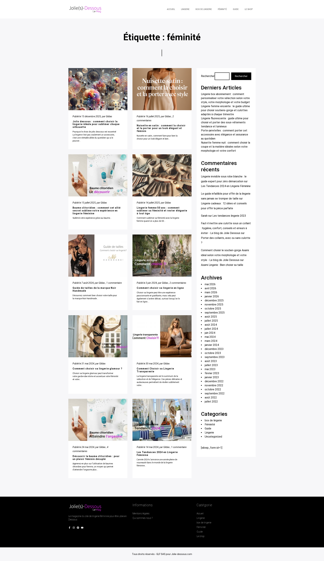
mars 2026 (211, 292)
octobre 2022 (213, 389)
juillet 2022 (211, 401)
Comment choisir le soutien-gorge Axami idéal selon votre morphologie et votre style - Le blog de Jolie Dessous (225, 255)
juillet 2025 (211, 320)
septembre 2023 (215, 357)
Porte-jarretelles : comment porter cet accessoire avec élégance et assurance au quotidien (224, 134)
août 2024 (211, 324)
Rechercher (208, 76)
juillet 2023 (211, 365)
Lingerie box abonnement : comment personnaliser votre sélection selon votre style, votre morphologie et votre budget (225, 98)
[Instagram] (74, 528)
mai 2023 (210, 369)
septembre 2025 (215, 312)
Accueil (200, 513)
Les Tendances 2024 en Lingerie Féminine (226, 186)
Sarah (204, 215)
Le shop (201, 536)
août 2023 (211, 361)
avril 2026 (210, 288)
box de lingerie (213, 420)
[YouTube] (82, 528)
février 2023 (212, 373)
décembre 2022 (214, 381)
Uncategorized (213, 436)
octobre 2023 (213, 353)
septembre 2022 (215, 393)
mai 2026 (210, 284)
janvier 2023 (212, 377)
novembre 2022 (214, 385)
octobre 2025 (213, 308)
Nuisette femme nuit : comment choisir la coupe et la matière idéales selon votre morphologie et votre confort (225, 146)
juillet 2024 (211, 328)
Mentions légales (141, 513)
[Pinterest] (78, 528)
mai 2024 (210, 336)
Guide (208, 428)
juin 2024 (210, 332)
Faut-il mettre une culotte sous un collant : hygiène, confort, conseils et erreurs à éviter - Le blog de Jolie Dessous (226, 228)
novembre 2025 (214, 304)
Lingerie (209, 432)
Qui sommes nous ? (142, 518)
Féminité (210, 424)
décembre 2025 (214, 300)
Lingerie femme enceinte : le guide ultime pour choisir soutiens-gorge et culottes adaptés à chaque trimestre (225, 110)
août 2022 (211, 397)
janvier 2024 (212, 345)
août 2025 (211, 316)
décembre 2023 (214, 349)
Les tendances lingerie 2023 (229, 215)
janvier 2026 (212, 296)
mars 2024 (211, 340)
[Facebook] (69, 528)
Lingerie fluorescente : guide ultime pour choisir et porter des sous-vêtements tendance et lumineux (224, 122)
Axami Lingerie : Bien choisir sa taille (222, 265)
